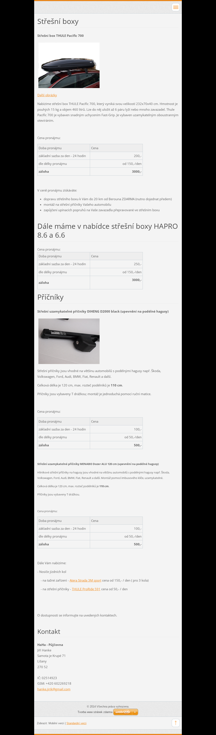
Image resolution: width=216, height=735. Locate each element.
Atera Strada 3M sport (85, 580)
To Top (176, 723)
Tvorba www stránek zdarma (95, 712)
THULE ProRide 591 (86, 589)
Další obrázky (47, 95)
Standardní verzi (76, 723)
